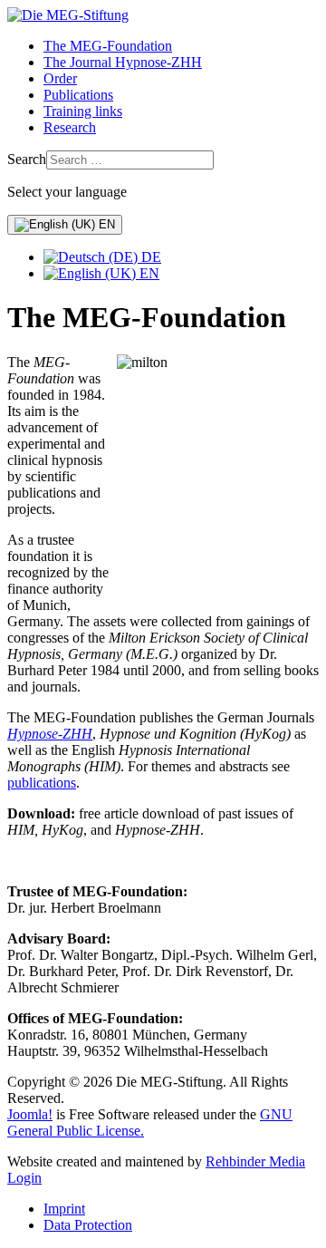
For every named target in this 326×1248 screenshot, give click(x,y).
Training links (82, 111)
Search (26, 159)
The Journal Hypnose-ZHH (122, 62)
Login (24, 1177)
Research (69, 127)
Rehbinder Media (255, 1161)
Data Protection (87, 1225)
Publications (78, 94)
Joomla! (30, 1114)
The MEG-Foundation (107, 45)
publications (41, 782)
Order (60, 78)
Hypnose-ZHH (49, 733)
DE (149, 257)
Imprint (64, 1208)
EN (105, 224)
